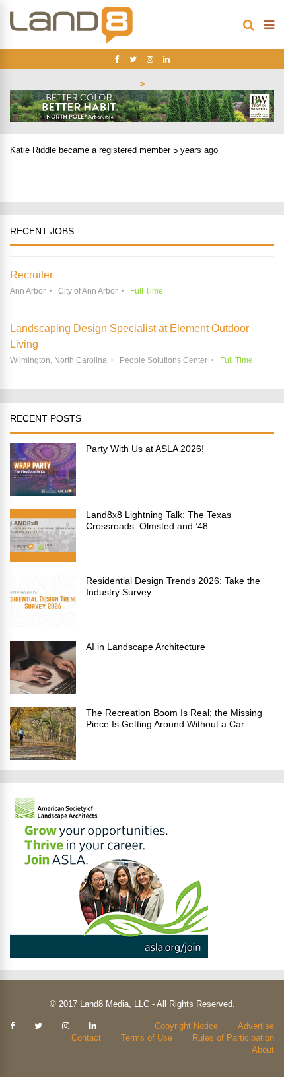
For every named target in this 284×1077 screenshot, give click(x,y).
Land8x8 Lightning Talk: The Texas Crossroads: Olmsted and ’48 (158, 520)
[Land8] (71, 41)
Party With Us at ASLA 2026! (145, 448)
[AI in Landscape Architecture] (43, 690)
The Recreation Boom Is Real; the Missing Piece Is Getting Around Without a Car (174, 718)
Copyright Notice (186, 1026)
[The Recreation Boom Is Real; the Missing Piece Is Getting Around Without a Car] (43, 756)
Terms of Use (146, 1038)
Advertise (256, 1026)
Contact (86, 1038)
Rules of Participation (233, 1038)
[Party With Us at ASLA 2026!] (43, 492)
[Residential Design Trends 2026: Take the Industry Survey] (43, 624)
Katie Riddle (33, 150)
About (263, 1050)
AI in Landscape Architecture (145, 646)
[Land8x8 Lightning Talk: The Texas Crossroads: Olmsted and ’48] (43, 558)
